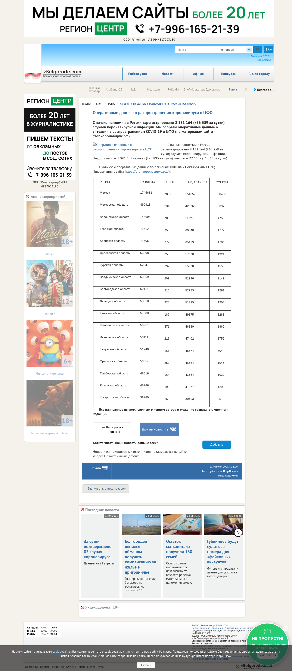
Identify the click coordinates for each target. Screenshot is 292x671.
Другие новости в (155, 429)
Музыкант (153, 89)
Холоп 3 (58, 306)
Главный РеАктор (94, 89)
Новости (168, 73)
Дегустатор (213, 89)
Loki (134, 89)
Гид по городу (259, 73)
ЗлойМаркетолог (195, 89)
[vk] (173, 429)
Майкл (59, 246)
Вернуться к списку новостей (107, 488)
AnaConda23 (114, 89)
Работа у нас (137, 73)
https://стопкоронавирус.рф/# (147, 171)
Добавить (216, 444)
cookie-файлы (62, 651)
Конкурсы (228, 73)
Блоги (99, 103)
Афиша (198, 73)
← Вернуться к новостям (113, 429)
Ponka (233, 89)
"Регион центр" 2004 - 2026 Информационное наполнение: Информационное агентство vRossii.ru (227, 626)
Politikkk (173, 89)
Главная (86, 103)
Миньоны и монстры (53, 366)
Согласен (146, 665)
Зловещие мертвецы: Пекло (51, 425)
